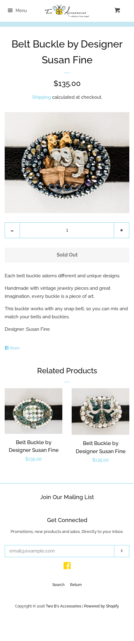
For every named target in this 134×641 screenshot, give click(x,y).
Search (58, 585)
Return (76, 585)
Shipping (41, 97)
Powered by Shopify (101, 606)
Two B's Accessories (63, 606)
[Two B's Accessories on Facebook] (67, 567)
